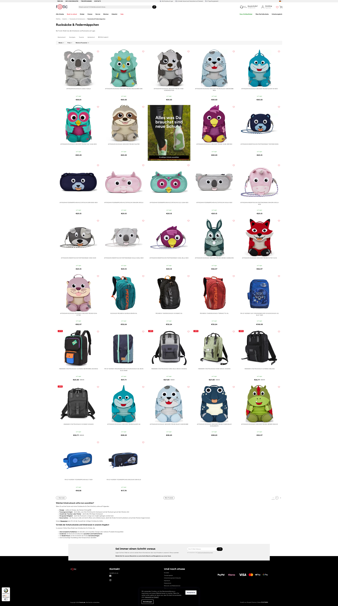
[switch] (6, 599)
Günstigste (72, 37)
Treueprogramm (86, 1)
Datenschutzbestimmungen (205, 552)
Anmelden (220, 549)
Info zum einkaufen (71, 1)
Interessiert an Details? (152, 597)
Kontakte (97, 1)
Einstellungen (147, 602)
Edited (262, 602)
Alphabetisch (91, 37)
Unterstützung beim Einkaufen (172, 578)
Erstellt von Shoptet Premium (248, 602)
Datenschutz (167, 583)
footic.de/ (110, 580)
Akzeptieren (191, 592)
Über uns (60, 1)
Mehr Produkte (169, 498)
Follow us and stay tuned (110, 576)
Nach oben (62, 498)
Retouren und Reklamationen (172, 585)
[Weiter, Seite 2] (276, 497)
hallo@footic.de (113, 573)
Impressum (167, 580)
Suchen (154, 7)
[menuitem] (60, 14)
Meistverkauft (61, 37)
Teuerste (81, 37)
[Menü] (9, 588)
